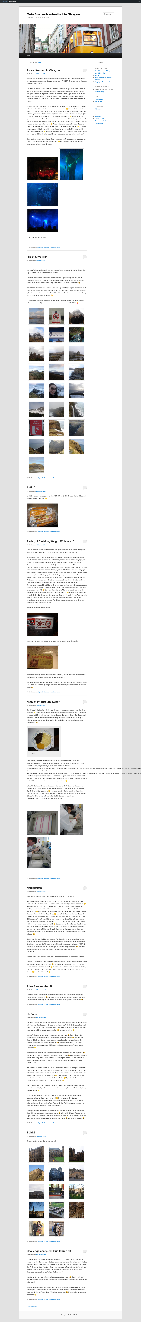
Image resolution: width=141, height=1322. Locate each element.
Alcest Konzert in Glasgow (43, 70)
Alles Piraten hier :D (39, 986)
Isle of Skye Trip (37, 256)
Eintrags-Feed (99, 119)
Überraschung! (99, 92)
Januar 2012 (98, 101)
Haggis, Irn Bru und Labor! (44, 701)
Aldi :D (31, 487)
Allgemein (40, 247)
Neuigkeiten (34, 888)
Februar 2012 (99, 99)
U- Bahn (32, 1014)
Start (28, 56)
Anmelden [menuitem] (4, 1)
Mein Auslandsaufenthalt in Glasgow (53, 14)
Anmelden (98, 116)
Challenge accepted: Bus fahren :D (49, 1251)
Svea (39, 62)
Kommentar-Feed (100, 121)
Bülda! (31, 1132)
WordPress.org (99, 123)
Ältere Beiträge (32, 1307)
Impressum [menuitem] (12, 1)
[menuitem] (139, 1)
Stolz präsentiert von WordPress (70, 1315)
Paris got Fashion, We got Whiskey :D (50, 541)
